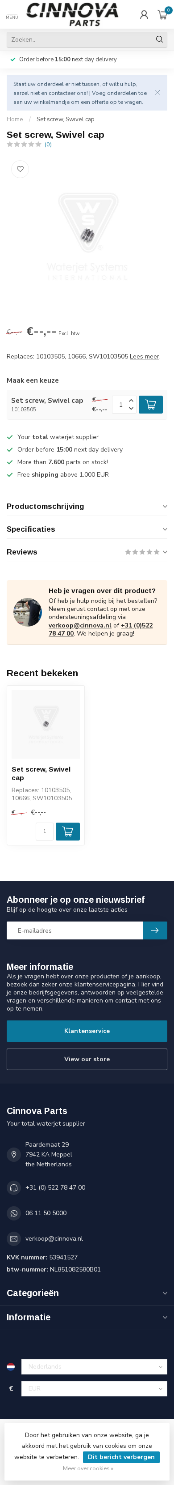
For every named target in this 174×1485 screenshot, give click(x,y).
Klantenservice (87, 1031)
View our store (87, 1059)
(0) (48, 144)
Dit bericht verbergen (121, 1457)
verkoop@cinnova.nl (80, 625)
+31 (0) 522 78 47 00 (55, 1187)
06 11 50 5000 (45, 1213)
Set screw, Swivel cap (66, 119)
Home (15, 119)
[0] (162, 14)
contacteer (62, 93)
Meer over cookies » (88, 1468)
